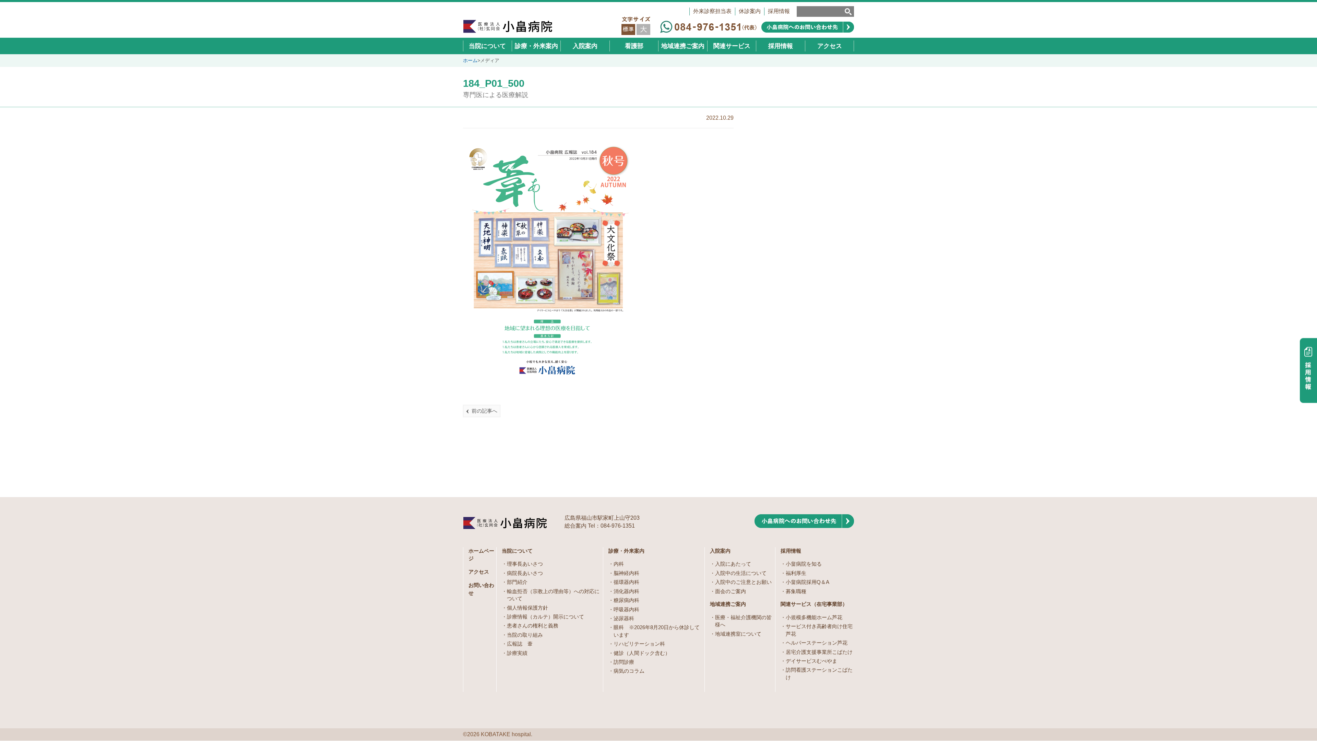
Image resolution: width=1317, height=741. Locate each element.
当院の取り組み (525, 635)
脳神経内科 (626, 573)
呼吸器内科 (626, 609)
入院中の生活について (741, 573)
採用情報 (779, 11)
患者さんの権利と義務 (532, 625)
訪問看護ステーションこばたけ (819, 673)
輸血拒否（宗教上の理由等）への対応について (553, 594)
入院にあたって (733, 564)
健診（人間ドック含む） (642, 653)
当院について (517, 551)
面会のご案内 (730, 591)
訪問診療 (624, 662)
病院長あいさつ (525, 573)
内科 (619, 564)
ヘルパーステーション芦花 (816, 643)
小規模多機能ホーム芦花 (814, 617)
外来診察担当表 (712, 11)
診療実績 (517, 653)
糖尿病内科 (626, 600)
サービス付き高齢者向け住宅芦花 (819, 629)
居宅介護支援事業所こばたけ (819, 652)
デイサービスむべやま (811, 661)
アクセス (478, 572)
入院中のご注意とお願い (743, 582)
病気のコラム (629, 671)
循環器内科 (626, 582)
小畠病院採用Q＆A (807, 582)
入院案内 (720, 551)
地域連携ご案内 (728, 604)
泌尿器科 (624, 618)
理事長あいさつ (525, 564)
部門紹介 (517, 582)
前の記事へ (484, 411)
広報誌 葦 (520, 644)
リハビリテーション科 (639, 644)
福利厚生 (796, 573)
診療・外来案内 (626, 551)
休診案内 (750, 11)
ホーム (470, 60)
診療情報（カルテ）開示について (545, 617)
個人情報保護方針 (527, 608)
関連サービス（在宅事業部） (814, 604)
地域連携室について (738, 634)
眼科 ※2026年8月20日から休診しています (657, 630)
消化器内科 (626, 591)
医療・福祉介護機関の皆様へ (743, 620)
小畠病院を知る (804, 564)
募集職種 (796, 591)
